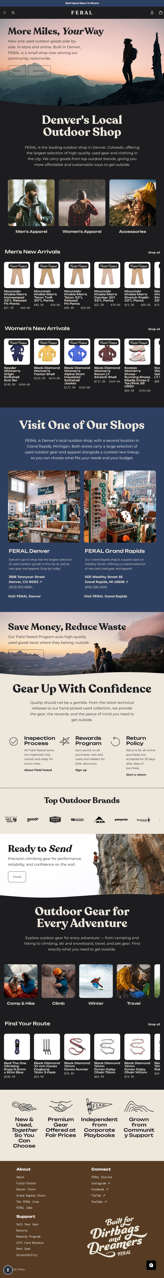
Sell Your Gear (27, 1224)
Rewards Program (28, 1236)
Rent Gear (23, 1248)
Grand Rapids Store (30, 1195)
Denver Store (26, 1189)
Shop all (154, 252)
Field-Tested (26, 1183)
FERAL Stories (101, 1177)
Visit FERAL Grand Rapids (105, 596)
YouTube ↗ (99, 1201)
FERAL (21, 1269)
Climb (17, 877)
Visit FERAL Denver (24, 596)
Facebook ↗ (99, 1189)
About (20, 1177)
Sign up (81, 770)
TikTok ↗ (98, 1195)
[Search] (13, 12)
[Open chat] (151, 1265)
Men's (17, 71)
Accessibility (26, 1255)
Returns (22, 1230)
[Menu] (4, 12)
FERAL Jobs (24, 1207)
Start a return (136, 774)
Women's (39, 71)
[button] (8, 1270)
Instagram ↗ (100, 1183)
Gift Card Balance (30, 1242)
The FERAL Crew (27, 1201)
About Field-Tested (26, 655)
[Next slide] (147, 286)
